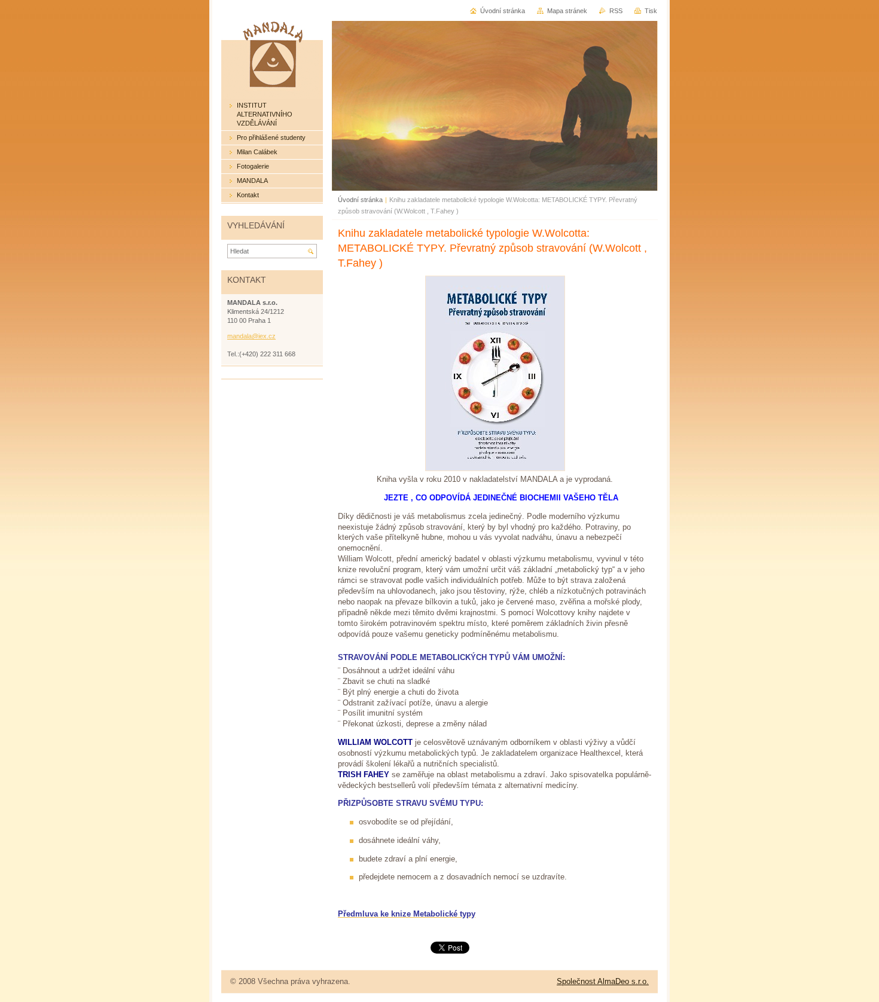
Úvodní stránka (360, 199)
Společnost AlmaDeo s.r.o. (603, 981)
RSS (615, 10)
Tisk (651, 10)
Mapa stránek (567, 10)
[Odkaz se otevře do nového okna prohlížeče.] (495, 468)
